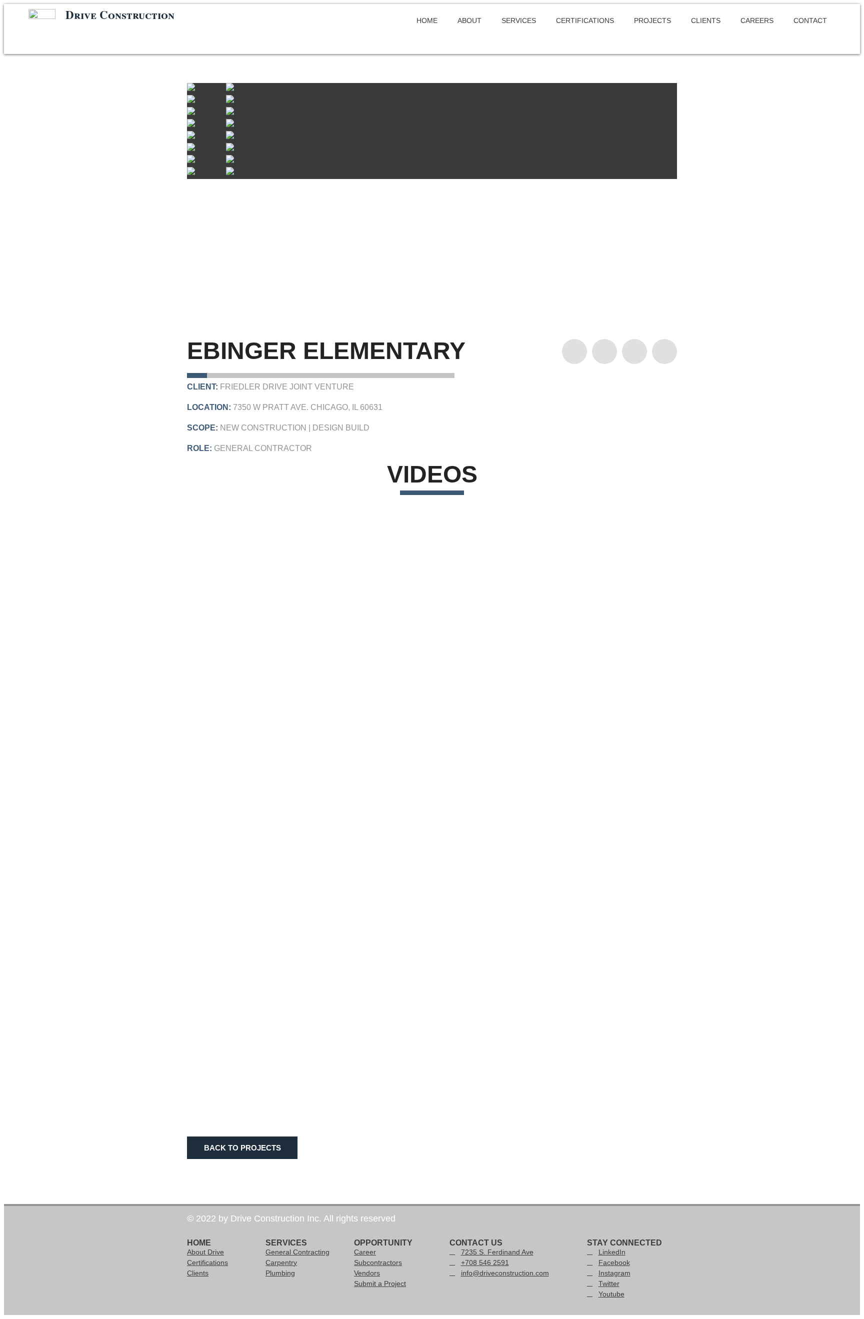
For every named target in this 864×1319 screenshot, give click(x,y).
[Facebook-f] (604, 351)
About (470, 20)
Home (427, 20)
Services (519, 20)
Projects (652, 20)
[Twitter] (664, 351)
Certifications (585, 20)
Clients (705, 20)
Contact (810, 20)
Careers (757, 20)
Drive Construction (120, 14)
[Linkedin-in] (574, 351)
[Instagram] (634, 351)
